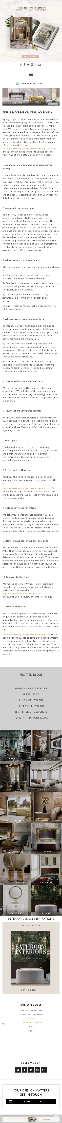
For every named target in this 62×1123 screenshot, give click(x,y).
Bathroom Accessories (31, 1014)
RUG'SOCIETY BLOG (31, 700)
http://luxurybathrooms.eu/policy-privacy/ (22, 593)
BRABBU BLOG (31, 694)
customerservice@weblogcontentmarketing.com (26, 148)
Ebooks (32, 1027)
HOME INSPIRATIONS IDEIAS (31, 717)
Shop (31, 1031)
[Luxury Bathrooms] (31, 85)
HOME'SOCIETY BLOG (31, 706)
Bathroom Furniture (31, 1010)
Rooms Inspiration (32, 1023)
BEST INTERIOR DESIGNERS (31, 711)
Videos (30, 1019)
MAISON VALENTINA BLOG (31, 688)
